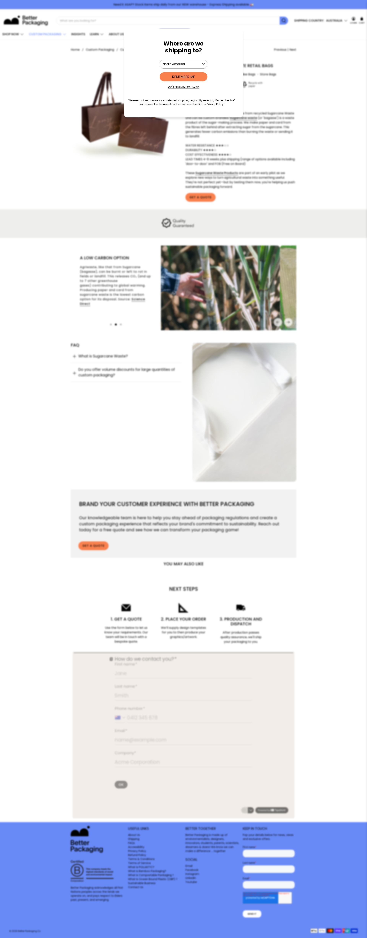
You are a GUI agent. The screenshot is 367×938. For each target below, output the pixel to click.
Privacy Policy (215, 104)
